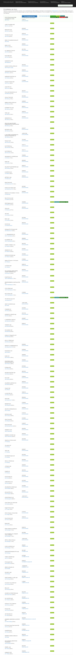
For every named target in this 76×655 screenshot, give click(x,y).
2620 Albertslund (8, 321)
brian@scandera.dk (25, 630)
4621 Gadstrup (7, 599)
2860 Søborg (7, 98)
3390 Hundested (8, 643)
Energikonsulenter (33, 2)
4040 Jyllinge (7, 504)
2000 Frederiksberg (8, 235)
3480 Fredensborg (8, 431)
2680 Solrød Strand (8, 594)
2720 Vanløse (7, 215)
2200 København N (8, 230)
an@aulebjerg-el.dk (25, 652)
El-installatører (44, 2)
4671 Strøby (7, 653)
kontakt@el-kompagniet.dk (27, 561)
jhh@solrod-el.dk (25, 593)
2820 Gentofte (7, 142)
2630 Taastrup (7, 410)
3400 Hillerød (7, 368)
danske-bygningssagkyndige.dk (45, 16)
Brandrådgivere (55, 2)
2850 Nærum (7, 72)
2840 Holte (7, 36)
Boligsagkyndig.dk (9, 2)
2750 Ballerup (7, 199)
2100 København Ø (8, 225)
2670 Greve (7, 519)
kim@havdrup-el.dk (25, 603)
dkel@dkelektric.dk (25, 598)
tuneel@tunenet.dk (25, 556)
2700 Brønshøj (7, 194)
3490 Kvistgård (7, 488)
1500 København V (8, 300)
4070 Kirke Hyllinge (8, 621)
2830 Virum (7, 20)
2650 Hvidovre (7, 352)
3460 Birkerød (7, 93)
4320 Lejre (7, 626)
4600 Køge (7, 632)
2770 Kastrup (7, 441)
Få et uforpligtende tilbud (29, 16)
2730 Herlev (7, 157)
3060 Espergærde (8, 498)
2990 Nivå (7, 315)
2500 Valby (7, 305)
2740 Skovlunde (8, 178)
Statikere (66, 2)
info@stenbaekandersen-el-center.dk (29, 619)
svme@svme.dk (25, 551)
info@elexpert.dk (25, 608)
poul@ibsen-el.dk (25, 567)
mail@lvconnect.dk (25, 582)
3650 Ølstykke (7, 420)
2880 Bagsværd (8, 62)
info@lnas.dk (24, 613)
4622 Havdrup (7, 605)
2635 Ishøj (7, 478)
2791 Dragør (7, 509)
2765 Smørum (7, 273)
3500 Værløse (7, 78)
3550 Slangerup (8, 405)
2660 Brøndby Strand (9, 426)
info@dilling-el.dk (25, 572)
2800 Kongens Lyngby (9, 67)
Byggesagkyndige (21, 2)
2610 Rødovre (7, 246)
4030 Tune (7, 558)
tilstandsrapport (55, 10)
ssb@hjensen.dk (25, 635)
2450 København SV (8, 347)
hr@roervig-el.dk (25, 647)
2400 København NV (9, 183)
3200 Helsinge (7, 579)
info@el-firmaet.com (25, 625)
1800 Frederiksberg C (9, 278)
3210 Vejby (7, 615)
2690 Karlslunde (8, 563)
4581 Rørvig (7, 648)
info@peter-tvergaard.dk (26, 640)
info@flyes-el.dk (25, 546)
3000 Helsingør (8, 530)
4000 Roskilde (7, 568)
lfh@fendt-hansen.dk (26, 577)
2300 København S (8, 400)
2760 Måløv (7, 173)
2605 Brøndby (7, 326)
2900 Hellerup (7, 168)
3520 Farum (7, 83)
